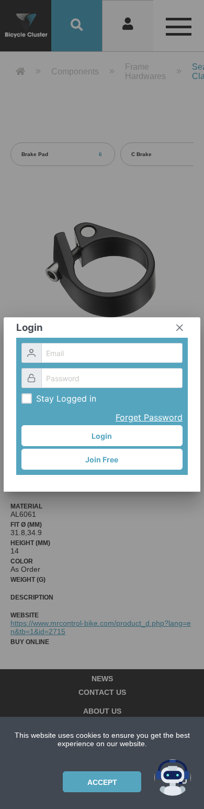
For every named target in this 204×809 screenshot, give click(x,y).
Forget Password (149, 417)
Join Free (101, 459)
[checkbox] (26, 398)
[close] (179, 327)
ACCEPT (102, 782)
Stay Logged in (66, 398)
